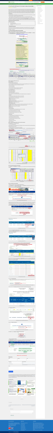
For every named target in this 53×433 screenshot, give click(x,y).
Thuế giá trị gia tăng (39, 7)
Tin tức (12, 0)
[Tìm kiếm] (33, 2)
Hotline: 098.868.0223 (41, 0)
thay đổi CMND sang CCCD (12, 9)
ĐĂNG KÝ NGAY (11, 371)
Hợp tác (18, 0)
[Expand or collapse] (34, 21)
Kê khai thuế (39, 22)
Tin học (11, 0)
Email (27, 358)
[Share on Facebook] (9, 402)
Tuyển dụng (15, 0)
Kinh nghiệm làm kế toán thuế (40, 23)
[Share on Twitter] (10, 402)
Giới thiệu (9, 0)
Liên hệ (17, 0)
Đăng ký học (34, 0)
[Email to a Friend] (11, 402)
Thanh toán (37, 0)
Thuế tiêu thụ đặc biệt (39, 16)
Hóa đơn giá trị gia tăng (40, 11)
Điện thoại (19, 358)
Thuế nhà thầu (39, 17)
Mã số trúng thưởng (24, 361)
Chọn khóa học (10, 361)
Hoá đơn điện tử (39, 12)
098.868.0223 (37, 2)
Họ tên (9, 358)
